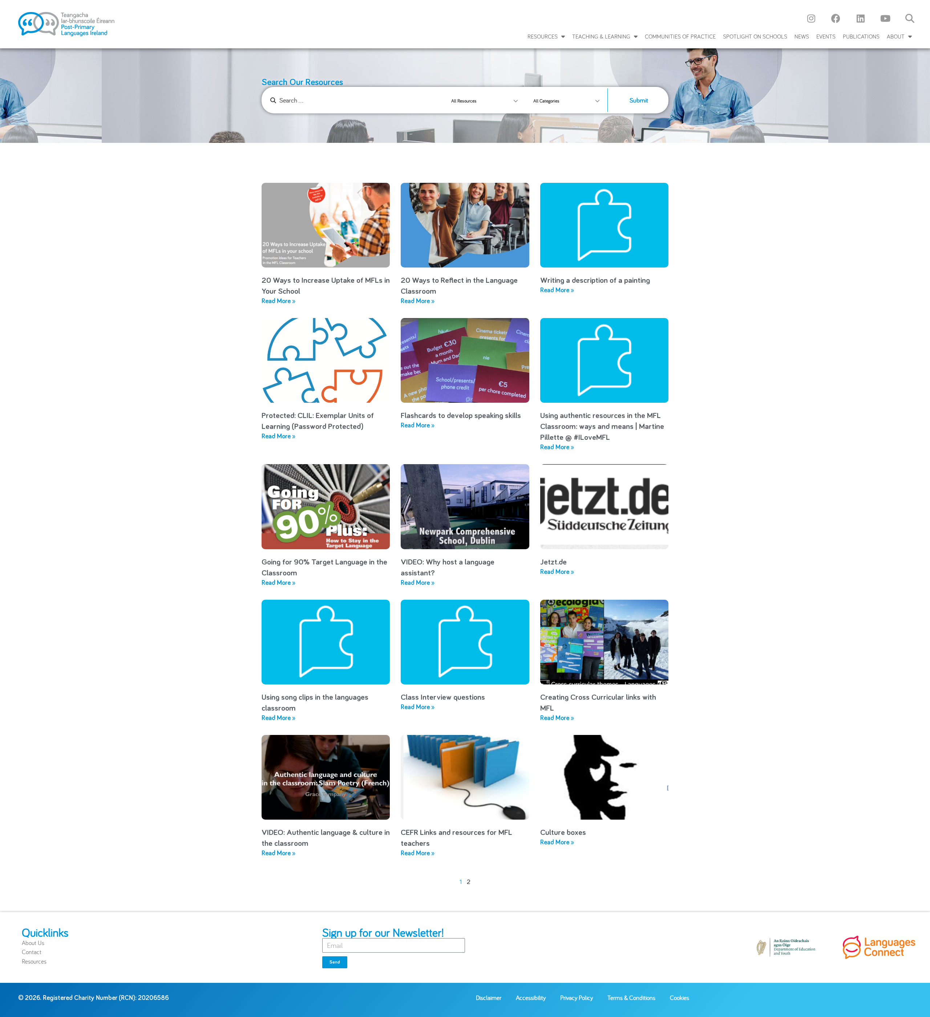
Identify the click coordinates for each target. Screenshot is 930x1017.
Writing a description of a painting (595, 281)
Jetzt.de (553, 562)
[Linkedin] (861, 18)
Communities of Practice (680, 36)
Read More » (278, 301)
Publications (861, 36)
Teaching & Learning (601, 36)
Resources (542, 36)
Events (826, 36)
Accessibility (531, 997)
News (801, 36)
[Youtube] (885, 18)
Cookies (679, 997)
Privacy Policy (576, 997)
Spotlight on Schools (755, 36)
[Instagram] (811, 18)
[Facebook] (836, 18)
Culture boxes (563, 833)
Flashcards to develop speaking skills (461, 416)
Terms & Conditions (631, 997)
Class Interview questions (443, 698)
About (896, 36)
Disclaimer (488, 997)
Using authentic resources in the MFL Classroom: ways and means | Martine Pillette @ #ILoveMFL (602, 427)
